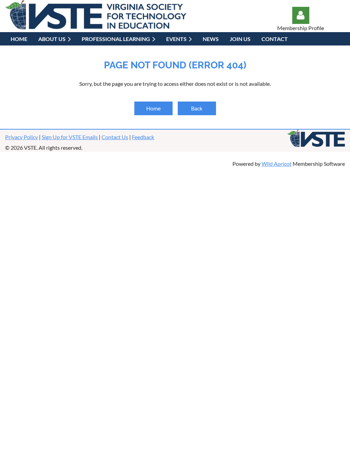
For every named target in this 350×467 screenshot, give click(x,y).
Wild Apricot (276, 163)
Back (196, 108)
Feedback (143, 137)
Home (153, 108)
